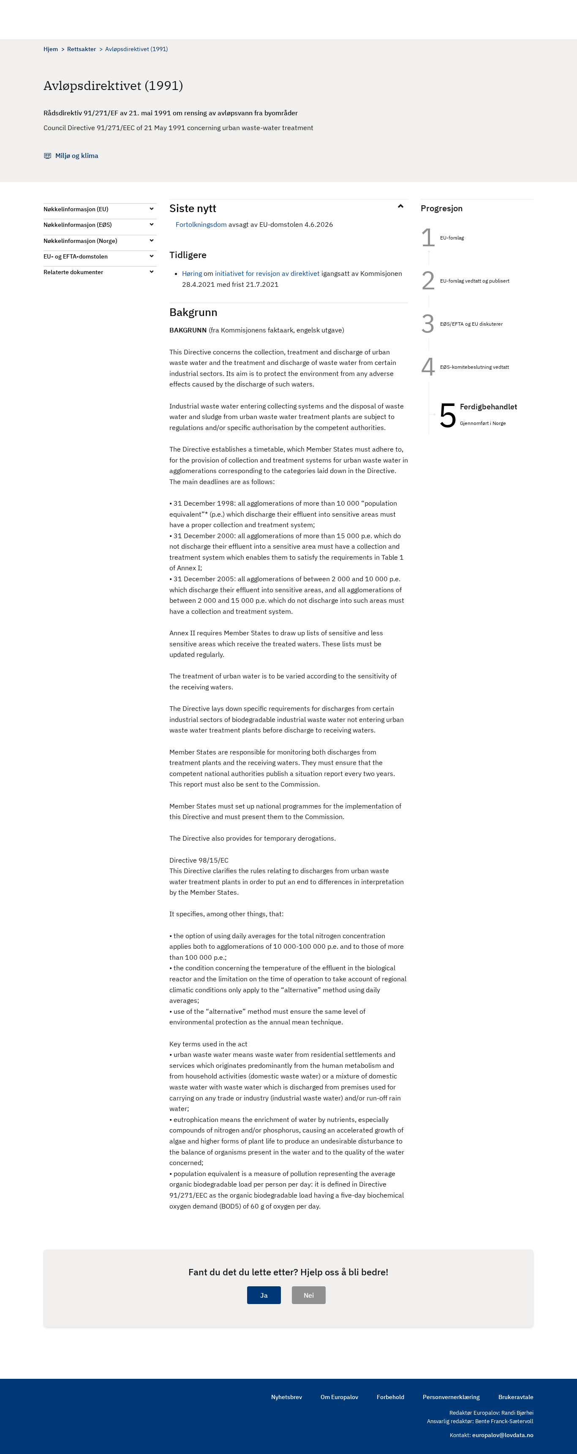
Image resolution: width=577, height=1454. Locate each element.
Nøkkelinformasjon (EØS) (78, 225)
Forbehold (390, 1397)
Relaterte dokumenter (73, 272)
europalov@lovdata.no (502, 1435)
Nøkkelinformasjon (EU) (76, 209)
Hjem (51, 49)
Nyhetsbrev (286, 1397)
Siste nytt (192, 208)
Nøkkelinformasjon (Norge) (80, 241)
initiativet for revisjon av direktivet (267, 273)
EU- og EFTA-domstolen (76, 256)
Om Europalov (339, 1397)
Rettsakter (81, 49)
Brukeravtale (515, 1397)
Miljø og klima (76, 155)
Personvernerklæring (451, 1397)
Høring (192, 273)
